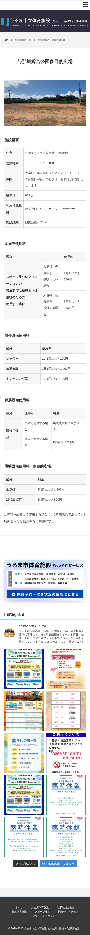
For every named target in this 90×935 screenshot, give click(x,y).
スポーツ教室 (42, 911)
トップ (19, 907)
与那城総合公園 (66, 907)
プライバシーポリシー (45, 915)
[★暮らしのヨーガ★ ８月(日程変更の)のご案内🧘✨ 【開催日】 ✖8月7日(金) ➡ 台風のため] (24, 753)
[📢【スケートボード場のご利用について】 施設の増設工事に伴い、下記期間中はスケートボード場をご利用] (66, 753)
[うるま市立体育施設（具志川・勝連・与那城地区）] (44, 27)
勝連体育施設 (19, 911)
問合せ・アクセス (68, 911)
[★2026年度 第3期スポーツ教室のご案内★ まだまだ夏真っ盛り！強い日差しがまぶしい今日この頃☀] (24, 711)
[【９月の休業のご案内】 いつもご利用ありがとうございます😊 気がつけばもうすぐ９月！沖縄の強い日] (66, 711)
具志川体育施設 (40, 907)
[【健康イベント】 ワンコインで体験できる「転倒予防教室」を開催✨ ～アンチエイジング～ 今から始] (66, 669)
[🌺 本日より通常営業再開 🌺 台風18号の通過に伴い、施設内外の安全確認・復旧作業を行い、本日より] (24, 669)
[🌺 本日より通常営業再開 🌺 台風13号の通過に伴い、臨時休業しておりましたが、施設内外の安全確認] (24, 795)
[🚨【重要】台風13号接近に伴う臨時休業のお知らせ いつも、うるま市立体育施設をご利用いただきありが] (66, 795)
